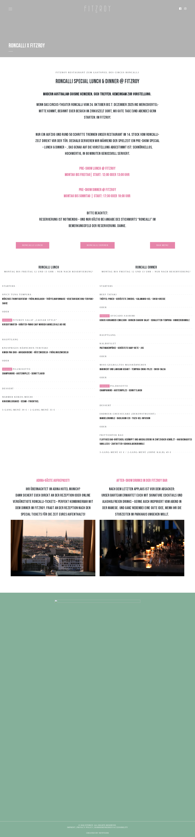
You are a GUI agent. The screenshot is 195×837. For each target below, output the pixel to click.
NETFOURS (104, 833)
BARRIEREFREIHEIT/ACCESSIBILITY (111, 827)
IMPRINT (71, 827)
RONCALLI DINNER (97, 245)
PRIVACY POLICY (85, 827)
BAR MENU (162, 245)
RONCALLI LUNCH (32, 245)
